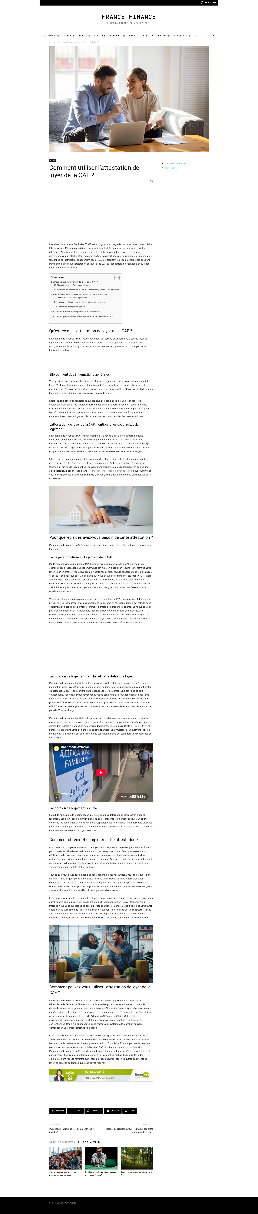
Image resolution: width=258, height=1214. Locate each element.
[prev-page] (51, 1181)
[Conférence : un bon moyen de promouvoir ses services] (65, 1158)
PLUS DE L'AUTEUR (89, 1142)
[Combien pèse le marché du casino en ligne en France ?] (101, 1158)
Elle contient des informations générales (74, 285)
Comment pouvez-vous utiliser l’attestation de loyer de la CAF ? (83, 316)
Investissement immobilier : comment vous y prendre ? (71, 1130)
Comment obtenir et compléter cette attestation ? (77, 311)
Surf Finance (171, 167)
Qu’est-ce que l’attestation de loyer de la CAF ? (75, 282)
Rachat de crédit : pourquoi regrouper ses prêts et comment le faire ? (129, 1130)
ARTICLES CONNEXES (62, 1142)
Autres (52, 42)
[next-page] (56, 1181)
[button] (209, 2)
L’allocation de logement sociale (71, 307)
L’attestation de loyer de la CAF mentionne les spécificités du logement (88, 290)
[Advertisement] (101, 190)
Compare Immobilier (175, 163)
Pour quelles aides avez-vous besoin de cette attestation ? (81, 294)
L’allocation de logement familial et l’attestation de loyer (81, 302)
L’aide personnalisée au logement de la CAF (76, 297)
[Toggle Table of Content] (115, 277)
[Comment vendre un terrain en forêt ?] (137, 1158)
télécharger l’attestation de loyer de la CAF (110, 470)
